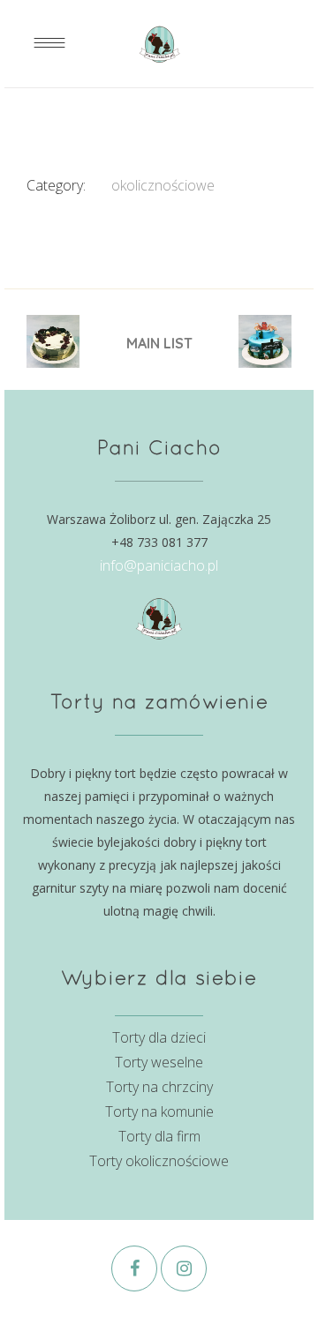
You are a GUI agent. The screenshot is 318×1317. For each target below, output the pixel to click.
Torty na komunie (159, 1111)
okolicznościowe (163, 185)
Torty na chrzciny (159, 1086)
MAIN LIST (159, 343)
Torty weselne (159, 1062)
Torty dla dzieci (159, 1037)
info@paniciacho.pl (159, 565)
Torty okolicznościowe (159, 1161)
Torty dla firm (159, 1136)
